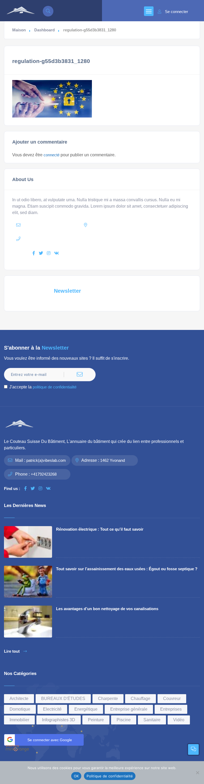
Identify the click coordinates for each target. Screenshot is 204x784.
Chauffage (140, 698)
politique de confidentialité (54, 387)
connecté (52, 155)
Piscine (124, 720)
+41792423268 (44, 474)
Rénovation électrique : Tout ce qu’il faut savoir (99, 529)
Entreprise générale (128, 709)
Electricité (52, 709)
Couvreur (172, 698)
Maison (19, 30)
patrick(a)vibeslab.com (46, 460)
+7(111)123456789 (55, 239)
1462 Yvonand (112, 460)
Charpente (108, 698)
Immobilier (19, 720)
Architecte (19, 698)
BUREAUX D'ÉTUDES (63, 698)
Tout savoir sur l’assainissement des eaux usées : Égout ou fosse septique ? (126, 569)
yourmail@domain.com (55, 225)
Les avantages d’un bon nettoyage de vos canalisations (107, 608)
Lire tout (12, 651)
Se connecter (176, 12)
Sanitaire (151, 720)
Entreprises (171, 709)
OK (76, 776)
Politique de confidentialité (110, 776)
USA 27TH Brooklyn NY (127, 225)
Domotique (20, 709)
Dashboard (44, 30)
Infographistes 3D (58, 720)
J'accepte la (42, 387)
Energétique (85, 709)
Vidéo (178, 720)
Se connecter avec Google (49, 740)
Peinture (96, 720)
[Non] (197, 772)
